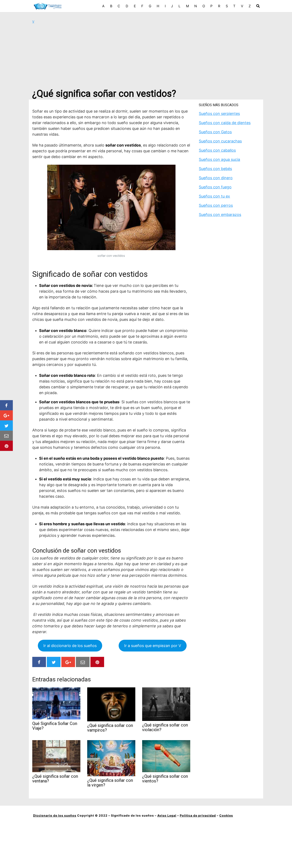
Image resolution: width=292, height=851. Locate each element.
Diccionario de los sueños (54, 815)
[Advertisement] (146, 56)
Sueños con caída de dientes (225, 122)
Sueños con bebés (215, 168)
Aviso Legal (166, 815)
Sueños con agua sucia (219, 159)
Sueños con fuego (215, 187)
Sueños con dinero (216, 178)
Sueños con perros (216, 205)
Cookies (226, 815)
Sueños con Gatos (215, 132)
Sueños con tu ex (214, 196)
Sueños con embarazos (220, 214)
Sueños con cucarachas (220, 141)
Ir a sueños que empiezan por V (152, 645)
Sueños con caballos (217, 150)
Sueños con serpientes (219, 113)
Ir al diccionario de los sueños (70, 645)
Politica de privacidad (198, 815)
